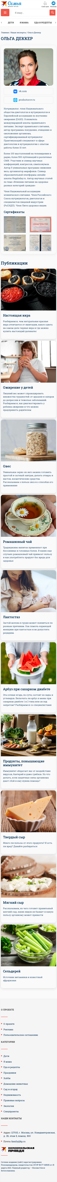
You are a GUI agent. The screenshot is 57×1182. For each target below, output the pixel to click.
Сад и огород (11, 1089)
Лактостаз (11, 617)
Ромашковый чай (17, 541)
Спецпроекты (11, 1111)
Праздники (10, 1072)
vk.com (23, 91)
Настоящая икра (16, 315)
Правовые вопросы (14, 1100)
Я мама (24, 22)
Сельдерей (11, 971)
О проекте (9, 1023)
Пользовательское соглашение (21, 1034)
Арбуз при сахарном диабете (26, 689)
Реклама (8, 1029)
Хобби (7, 1078)
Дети (11, 22)
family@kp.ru (18, 1141)
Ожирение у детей (18, 387)
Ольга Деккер (34, 32)
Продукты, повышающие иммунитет (23, 763)
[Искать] (52, 13)
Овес (7, 466)
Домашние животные (16, 1083)
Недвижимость (12, 1094)
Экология (9, 1105)
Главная (5, 32)
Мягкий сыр (13, 902)
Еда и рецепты (43, 22)
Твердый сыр (14, 837)
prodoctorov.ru (27, 99)
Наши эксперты (18, 32)
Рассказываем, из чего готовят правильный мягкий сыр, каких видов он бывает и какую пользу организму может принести (28, 911)
